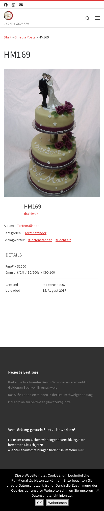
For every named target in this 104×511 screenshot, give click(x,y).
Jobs (80, 450)
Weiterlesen (57, 503)
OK (39, 503)
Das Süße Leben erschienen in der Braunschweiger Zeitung (50, 395)
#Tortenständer (40, 240)
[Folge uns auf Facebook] (6, 5)
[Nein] (97, 490)
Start (7, 37)
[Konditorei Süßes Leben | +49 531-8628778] (8, 14)
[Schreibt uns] (21, 5)
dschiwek (31, 213)
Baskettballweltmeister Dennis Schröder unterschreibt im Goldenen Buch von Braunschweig (48, 385)
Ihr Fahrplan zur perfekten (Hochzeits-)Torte (39, 402)
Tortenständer (28, 225)
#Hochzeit (63, 240)
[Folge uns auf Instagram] (13, 5)
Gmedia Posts (25, 37)
